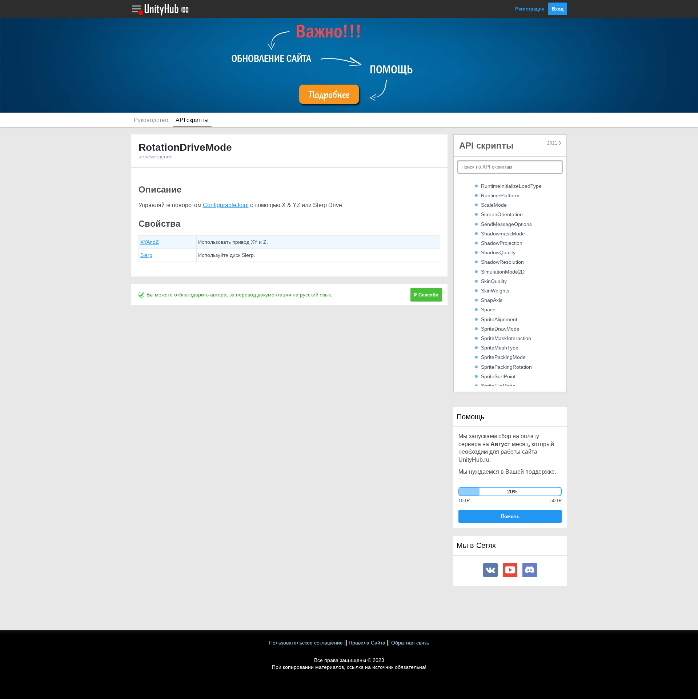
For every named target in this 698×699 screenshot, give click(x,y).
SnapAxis (491, 300)
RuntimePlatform (500, 195)
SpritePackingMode (503, 357)
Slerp (146, 255)
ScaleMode (494, 205)
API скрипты (192, 120)
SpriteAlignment (499, 319)
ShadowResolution (502, 262)
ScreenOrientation (502, 214)
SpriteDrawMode (500, 329)
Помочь (510, 516)
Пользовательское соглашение (306, 643)
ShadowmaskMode (503, 234)
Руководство (151, 120)
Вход (557, 9)
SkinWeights (495, 291)
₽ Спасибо (426, 295)
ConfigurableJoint (226, 205)
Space (488, 309)
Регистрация (530, 9)
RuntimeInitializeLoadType (511, 186)
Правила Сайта (367, 643)
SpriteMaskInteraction (506, 338)
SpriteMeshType (499, 348)
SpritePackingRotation (506, 367)
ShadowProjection (501, 243)
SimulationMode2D (503, 272)
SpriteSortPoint (498, 376)
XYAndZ (149, 242)
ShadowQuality (498, 252)
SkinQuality (494, 281)
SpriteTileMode (498, 386)
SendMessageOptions (506, 224)
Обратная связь (410, 643)
